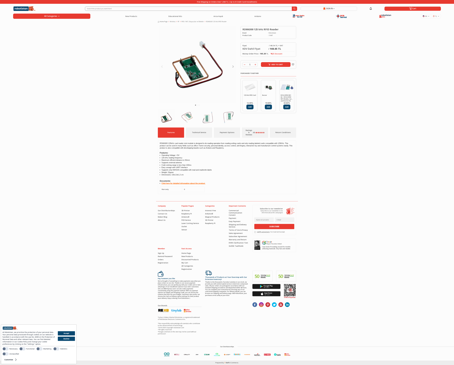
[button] (195, 105)
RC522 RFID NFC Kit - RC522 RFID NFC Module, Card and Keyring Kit (286, 97)
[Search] (294, 8)
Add (250, 107)
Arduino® (185, 217)
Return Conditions (283, 132)
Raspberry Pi (186, 214)
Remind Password (165, 256)
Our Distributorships (166, 210)
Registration (163, 263)
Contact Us (162, 214)
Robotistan (272, 33)
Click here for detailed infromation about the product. (183, 183)
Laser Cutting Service (190, 223)
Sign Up (161, 253)
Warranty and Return (238, 239)
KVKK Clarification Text (238, 243)
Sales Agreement (236, 233)
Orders (160, 259)
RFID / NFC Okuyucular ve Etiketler (192, 22)
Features (171, 132)
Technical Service (199, 132)
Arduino (257, 16)
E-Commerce (234, 363)
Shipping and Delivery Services (238, 225)
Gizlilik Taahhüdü (236, 246)
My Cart (184, 263)
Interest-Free (210, 210)
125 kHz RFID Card (250, 95)
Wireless (172, 22)
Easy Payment (234, 221)
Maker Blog (162, 217)
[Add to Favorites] (292, 64)
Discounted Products (190, 259)
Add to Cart (277, 64)
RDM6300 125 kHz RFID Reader (216, 22)
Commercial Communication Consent (235, 212)
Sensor (184, 230)
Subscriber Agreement (238, 236)
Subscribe (274, 226)
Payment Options (227, 132)
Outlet (184, 226)
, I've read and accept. (271, 232)
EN (426, 16)
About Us (161, 220)
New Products (131, 16)
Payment (232, 218)
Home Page (164, 22)
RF (178, 22)
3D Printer (185, 210)
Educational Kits (175, 16)
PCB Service (186, 220)
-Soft (227, 363)
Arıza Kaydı (218, 16)
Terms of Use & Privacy (238, 230)
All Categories (187, 266)
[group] (197, 64)
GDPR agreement (263, 232)
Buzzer (264, 95)
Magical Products (212, 217)
